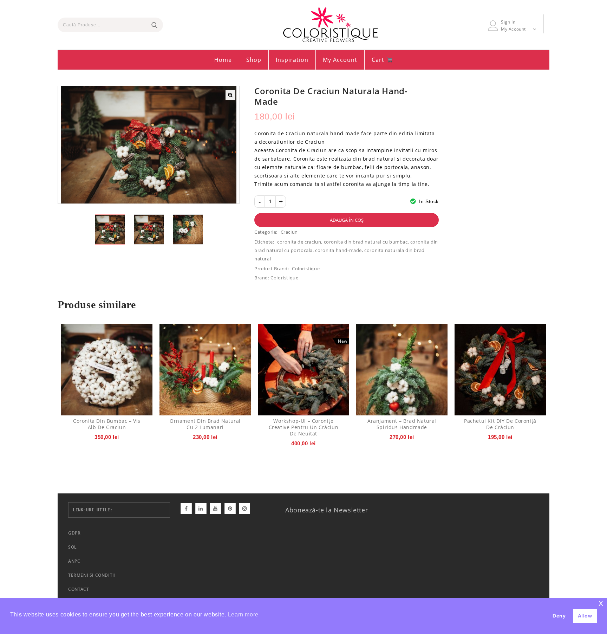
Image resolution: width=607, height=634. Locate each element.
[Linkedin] (201, 508)
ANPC (74, 561)
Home (223, 60)
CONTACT (78, 589)
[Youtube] (215, 508)
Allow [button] (585, 616)
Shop (253, 60)
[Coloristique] (330, 24)
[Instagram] (244, 508)
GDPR (74, 533)
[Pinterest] (230, 508)
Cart (379, 60)
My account (340, 60)
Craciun (289, 232)
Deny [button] (559, 616)
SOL (72, 547)
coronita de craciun (299, 242)
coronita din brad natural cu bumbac (366, 242)
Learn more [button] (243, 614)
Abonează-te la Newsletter (326, 510)
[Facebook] (186, 508)
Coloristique (306, 268)
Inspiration (292, 60)
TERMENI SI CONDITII (92, 575)
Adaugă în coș (347, 220)
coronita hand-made (338, 250)
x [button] (601, 603)
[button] (230, 95)
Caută (154, 25)
